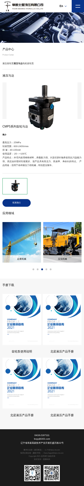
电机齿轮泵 (28, 63)
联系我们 (17, 203)
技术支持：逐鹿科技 (42, 459)
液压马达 (18, 63)
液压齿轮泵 (8, 63)
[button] (33, 269)
